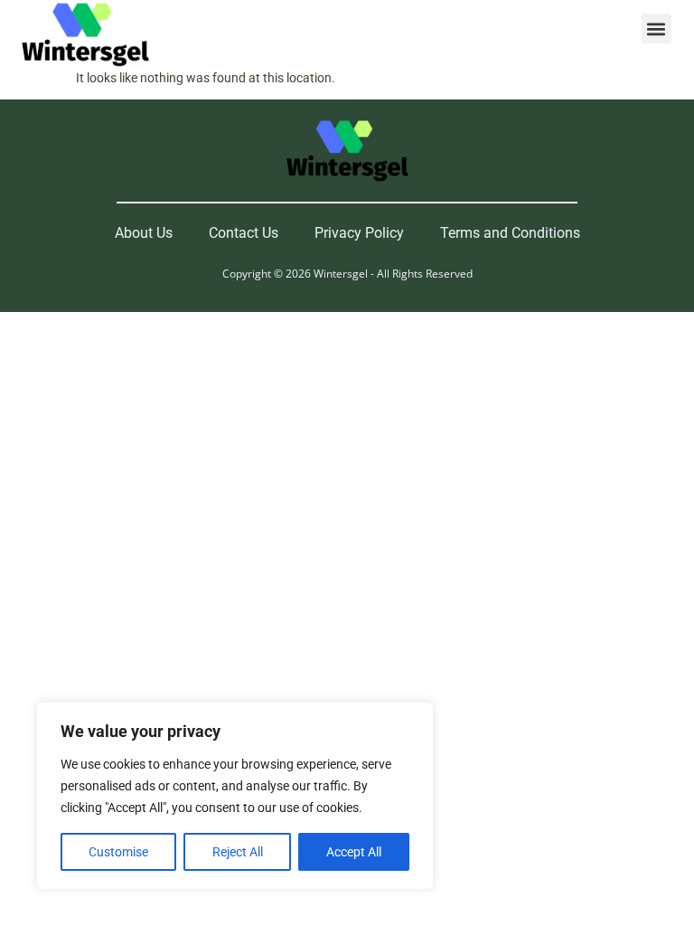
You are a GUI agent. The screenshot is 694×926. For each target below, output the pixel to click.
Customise (118, 852)
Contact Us (243, 232)
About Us (144, 232)
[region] (235, 796)
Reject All (237, 852)
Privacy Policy (359, 232)
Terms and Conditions (510, 232)
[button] (656, 28)
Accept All (353, 852)
